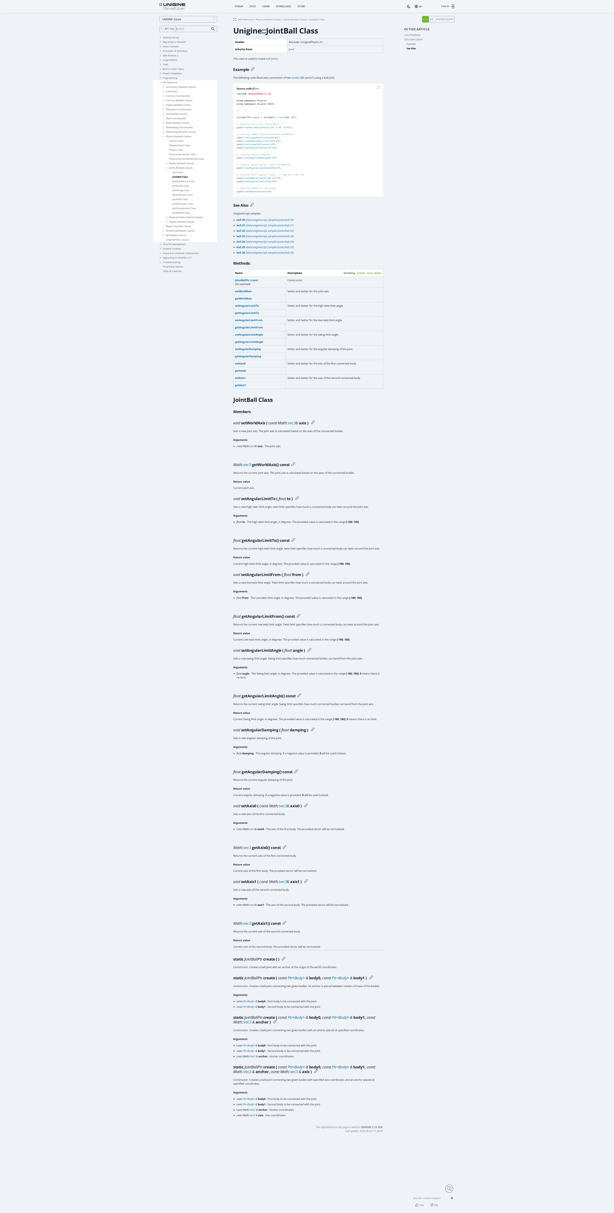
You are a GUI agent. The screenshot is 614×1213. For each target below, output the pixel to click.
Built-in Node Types (173, 68)
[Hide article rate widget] (451, 1198)
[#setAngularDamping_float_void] (313, 730)
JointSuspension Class (184, 208)
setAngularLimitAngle (249, 334)
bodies (296, 77)
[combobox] (419, 6)
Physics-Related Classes (178, 136)
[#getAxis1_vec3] (284, 923)
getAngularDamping (248, 356)
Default (361, 273)
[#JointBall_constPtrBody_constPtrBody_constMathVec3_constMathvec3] (316, 1071)
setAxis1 (240, 378)
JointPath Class (180, 199)
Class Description (413, 39)
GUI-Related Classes (176, 113)
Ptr (290, 977)
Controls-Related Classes (179, 100)
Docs (252, 6)
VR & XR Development (174, 244)
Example (411, 43)
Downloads (283, 6)
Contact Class (176, 140)
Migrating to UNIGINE (174, 41)
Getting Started (171, 37)
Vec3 (247, 1022)
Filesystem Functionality (179, 109)
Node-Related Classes (177, 122)
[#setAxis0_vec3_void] (306, 805)
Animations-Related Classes (181, 86)
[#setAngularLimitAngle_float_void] (309, 650)
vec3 (291, 422)
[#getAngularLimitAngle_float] (299, 695)
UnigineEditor (170, 59)
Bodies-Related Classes (181, 163)
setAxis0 (240, 363)
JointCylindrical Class (183, 181)
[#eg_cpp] (253, 69)
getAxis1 (240, 385)
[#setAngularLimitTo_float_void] (297, 498)
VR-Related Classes (176, 235)
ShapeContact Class (179, 145)
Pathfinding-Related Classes (181, 131)
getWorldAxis (243, 298)
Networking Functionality (179, 127)
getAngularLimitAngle (249, 342)
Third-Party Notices (173, 266)
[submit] (213, 29)
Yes (421, 1205)
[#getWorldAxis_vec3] (293, 464)
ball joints (272, 59)
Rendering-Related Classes (180, 230)
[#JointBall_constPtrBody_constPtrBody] (371, 977)
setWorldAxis (243, 291)
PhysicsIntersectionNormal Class (186, 158)
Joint (291, 49)
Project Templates (172, 73)
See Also (411, 48)
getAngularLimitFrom (249, 327)
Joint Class (177, 172)
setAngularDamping (248, 349)
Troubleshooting (171, 262)
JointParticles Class (182, 194)
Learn (266, 6)
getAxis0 (240, 371)
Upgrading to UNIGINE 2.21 (177, 257)
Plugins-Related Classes (178, 226)
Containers (172, 91)
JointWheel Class (181, 212)
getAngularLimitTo (247, 313)
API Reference (170, 82)
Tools (165, 64)
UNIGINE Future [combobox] (171, 19)
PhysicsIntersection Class (182, 154)
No (436, 1205)
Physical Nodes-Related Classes (186, 217)
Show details (374, 273)
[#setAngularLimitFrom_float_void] (308, 574)
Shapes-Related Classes (182, 221)
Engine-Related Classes (178, 104)
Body (298, 977)
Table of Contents (172, 271)
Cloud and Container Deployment (181, 253)
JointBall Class (180, 176)
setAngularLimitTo (247, 306)
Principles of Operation (175, 50)
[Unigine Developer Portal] (172, 7)
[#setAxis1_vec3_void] (306, 881)
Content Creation (172, 248)
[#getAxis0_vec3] (284, 847)
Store (301, 6)
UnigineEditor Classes (177, 239)
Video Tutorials (171, 46)
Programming (170, 77)
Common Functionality (178, 95)
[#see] (252, 205)
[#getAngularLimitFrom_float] (298, 616)
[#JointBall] (284, 959)
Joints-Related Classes (181, 167)
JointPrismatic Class (182, 203)
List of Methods (412, 34)
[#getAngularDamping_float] (296, 771)
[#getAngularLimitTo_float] (293, 540)
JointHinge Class (181, 190)
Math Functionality (176, 118)
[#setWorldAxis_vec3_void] (313, 422)
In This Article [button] (416, 29)
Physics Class (176, 149)
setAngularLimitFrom (249, 320)
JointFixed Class (180, 185)
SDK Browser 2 (170, 55)
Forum (239, 6)
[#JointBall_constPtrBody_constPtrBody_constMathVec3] (275, 1022)
